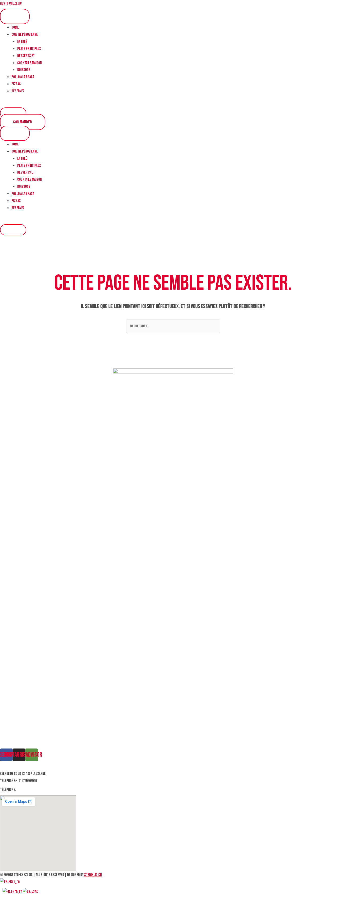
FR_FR (16, 882)
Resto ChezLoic (11, 3)
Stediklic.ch (93, 874)
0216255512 (23, 789)
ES (36, 892)
